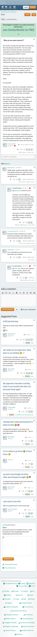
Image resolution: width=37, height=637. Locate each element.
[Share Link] (23, 343)
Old (9, 164)
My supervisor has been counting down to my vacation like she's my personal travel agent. (17, 386)
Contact (22, 583)
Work (3, 14)
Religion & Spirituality (11, 626)
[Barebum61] (4, 169)
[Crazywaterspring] (4, 233)
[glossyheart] (5, 370)
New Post (9, 559)
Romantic (7, 599)
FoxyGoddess (12, 144)
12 (26, 487)
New (5, 164)
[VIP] (15, 145)
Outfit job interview (10, 321)
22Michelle (10, 249)
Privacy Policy (23, 586)
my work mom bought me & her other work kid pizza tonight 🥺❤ (17, 476)
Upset (31, 595)
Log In (26, 7)
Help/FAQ (31, 583)
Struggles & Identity (10, 622)
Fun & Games (28, 607)
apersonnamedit (12, 509)
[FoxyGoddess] (5, 145)
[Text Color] (13, 292)
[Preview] (17, 309)
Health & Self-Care (27, 630)
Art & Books (29, 615)
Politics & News (10, 618)
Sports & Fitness (10, 630)
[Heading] (31, 292)
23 (28, 411)
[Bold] (16, 292)
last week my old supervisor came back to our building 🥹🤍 (17, 351)
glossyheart (11, 369)
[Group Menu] (33, 14)
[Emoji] (9, 292)
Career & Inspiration (11, 607)
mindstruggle (11, 407)
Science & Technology (27, 622)
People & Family (5, 12)
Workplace (13, 12)
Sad (24, 599)
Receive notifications (29, 309)
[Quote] (34, 292)
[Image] (2, 292)
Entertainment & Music (19, 611)
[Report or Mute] (34, 39)
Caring (17, 599)
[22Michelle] (4, 251)
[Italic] (20, 292)
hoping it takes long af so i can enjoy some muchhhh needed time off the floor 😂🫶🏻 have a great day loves (18, 431)
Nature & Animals (28, 626)
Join (27, 14)
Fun (33, 591)
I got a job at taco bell (12, 501)
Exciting (16, 591)
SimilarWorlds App (11, 583)
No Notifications (12, 19)
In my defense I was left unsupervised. (24, 415)
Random (8, 595)
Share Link (31, 152)
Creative (25, 591)
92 (26, 334)
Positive (6, 591)
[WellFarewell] (5, 335)
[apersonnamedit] (5, 510)
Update (9, 603)
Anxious (20, 595)
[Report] (34, 167)
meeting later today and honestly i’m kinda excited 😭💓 (18, 423)
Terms (33, 586)
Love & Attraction (27, 618)
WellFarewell (11, 334)
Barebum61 (11, 167)
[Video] (6, 292)
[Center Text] (27, 292)
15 (26, 510)
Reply (25, 179)
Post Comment (7, 309)
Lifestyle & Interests (12, 615)
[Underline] (24, 292)
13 (26, 408)
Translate (22, 152)
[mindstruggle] (5, 408)
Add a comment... (9, 289)
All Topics (19, 634)
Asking (32, 599)
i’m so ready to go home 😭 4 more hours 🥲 (17, 452)
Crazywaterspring (12, 231)
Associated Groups (11, 564)
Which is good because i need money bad (16, 505)
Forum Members (10, 568)
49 (25, 339)
